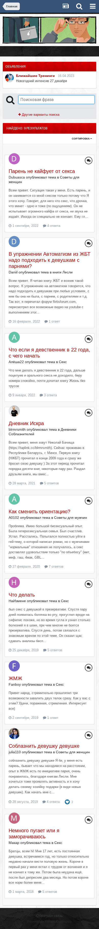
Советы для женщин (73, 752)
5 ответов (51, 483)
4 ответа (53, 226)
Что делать (22, 595)
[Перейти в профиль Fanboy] (14, 665)
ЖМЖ (15, 678)
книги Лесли (63, 272)
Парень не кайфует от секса (42, 171)
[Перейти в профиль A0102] (14, 499)
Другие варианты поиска (40, 114)
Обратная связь (49, 916)
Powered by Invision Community (49, 921)
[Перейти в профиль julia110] (14, 733)
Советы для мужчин (70, 518)
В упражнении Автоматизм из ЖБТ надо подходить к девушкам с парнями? (49, 260)
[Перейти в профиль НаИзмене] (14, 582)
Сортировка (81, 138)
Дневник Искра (26, 423)
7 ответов (55, 566)
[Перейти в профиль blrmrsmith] (14, 411)
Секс (63, 362)
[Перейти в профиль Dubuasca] (14, 158)
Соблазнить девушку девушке (44, 746)
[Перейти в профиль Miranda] (9, 78)
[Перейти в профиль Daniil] (14, 241)
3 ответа (50, 395)
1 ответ (54, 321)
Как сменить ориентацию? (39, 511)
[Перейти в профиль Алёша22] (14, 337)
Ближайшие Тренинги (35, 76)
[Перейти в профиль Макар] (14, 818)
